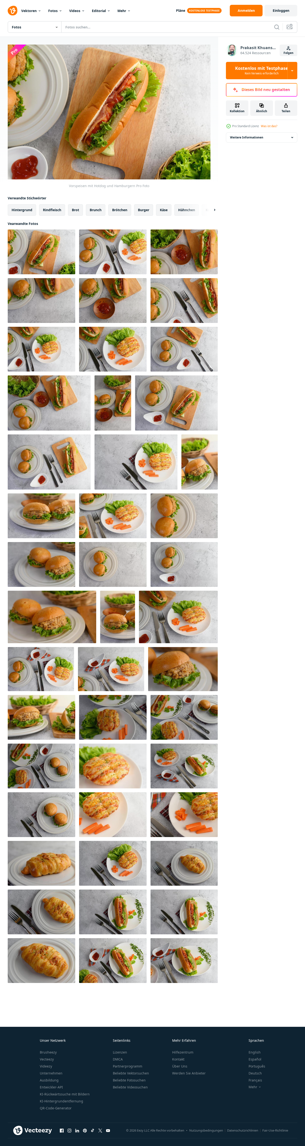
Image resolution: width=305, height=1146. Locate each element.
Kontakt (178, 1059)
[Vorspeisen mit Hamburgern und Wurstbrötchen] (113, 251)
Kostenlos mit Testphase (261, 70)
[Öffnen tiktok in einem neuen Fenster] (93, 1131)
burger (143, 209)
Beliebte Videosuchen (130, 1087)
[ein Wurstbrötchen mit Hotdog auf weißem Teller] (41, 863)
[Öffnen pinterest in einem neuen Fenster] (85, 1131)
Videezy (46, 1066)
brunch (96, 209)
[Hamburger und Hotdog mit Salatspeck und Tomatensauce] (184, 251)
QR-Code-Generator (56, 1108)
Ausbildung (49, 1080)
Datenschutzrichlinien (242, 1130)
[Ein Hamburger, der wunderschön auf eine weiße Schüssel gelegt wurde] (41, 717)
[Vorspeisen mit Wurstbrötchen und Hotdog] (113, 349)
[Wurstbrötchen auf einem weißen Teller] (113, 766)
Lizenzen (120, 1052)
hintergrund (22, 209)
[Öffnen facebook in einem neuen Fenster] (62, 1131)
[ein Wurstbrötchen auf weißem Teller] (113, 863)
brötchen (119, 209)
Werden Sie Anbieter (189, 1073)
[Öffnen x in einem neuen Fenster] (100, 1131)
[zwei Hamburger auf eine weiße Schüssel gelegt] (41, 814)
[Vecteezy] (12, 10)
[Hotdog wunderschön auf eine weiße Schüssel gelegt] (113, 912)
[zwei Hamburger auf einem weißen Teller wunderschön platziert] (199, 462)
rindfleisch (52, 209)
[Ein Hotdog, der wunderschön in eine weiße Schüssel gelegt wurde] (113, 960)
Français (255, 1080)
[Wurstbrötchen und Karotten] (178, 617)
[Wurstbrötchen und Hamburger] (41, 669)
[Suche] (277, 27)
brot (75, 209)
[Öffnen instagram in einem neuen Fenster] (69, 1131)
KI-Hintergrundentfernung (61, 1101)
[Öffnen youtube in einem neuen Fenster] (108, 1131)
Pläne (180, 10)
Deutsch (255, 1073)
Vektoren (29, 10)
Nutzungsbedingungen (206, 1130)
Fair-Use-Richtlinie (275, 1130)
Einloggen (281, 10)
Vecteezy (47, 1059)
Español (255, 1059)
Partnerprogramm (127, 1066)
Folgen (288, 53)
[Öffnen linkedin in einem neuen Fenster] (77, 1131)
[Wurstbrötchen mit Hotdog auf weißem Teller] (184, 863)
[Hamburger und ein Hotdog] (184, 300)
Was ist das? (269, 126)
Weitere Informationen (246, 137)
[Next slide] (210, 210)
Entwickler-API (51, 1087)
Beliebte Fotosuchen (129, 1080)
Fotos (53, 10)
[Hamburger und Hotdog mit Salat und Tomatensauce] (41, 300)
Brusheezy (48, 1052)
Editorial (99, 10)
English (255, 1052)
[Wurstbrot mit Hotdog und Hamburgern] (113, 717)
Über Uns (179, 1066)
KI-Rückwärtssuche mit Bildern (65, 1094)
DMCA (118, 1059)
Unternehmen (51, 1073)
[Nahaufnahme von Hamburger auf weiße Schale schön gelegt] (183, 669)
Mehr (121, 10)
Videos (74, 10)
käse (164, 209)
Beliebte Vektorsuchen (131, 1073)
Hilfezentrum (182, 1052)
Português (257, 1066)
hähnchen (186, 209)
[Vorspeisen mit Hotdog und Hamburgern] (41, 251)
